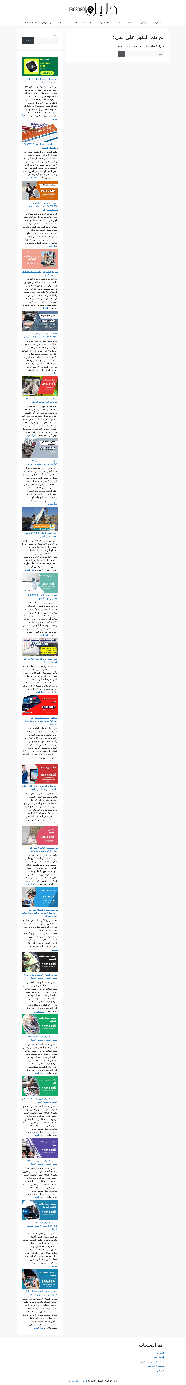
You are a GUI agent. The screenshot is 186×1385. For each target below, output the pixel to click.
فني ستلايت (131, 22)
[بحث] (121, 54)
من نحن (160, 1370)
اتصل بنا (160, 1353)
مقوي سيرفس (48, 22)
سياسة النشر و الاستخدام (152, 1361)
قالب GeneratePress (78, 1381)
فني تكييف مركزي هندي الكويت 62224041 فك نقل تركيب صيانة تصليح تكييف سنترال (40, 912)
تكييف (119, 22)
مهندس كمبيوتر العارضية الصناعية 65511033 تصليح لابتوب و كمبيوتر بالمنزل (42, 1225)
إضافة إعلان (158, 1357)
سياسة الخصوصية (156, 1366)
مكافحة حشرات (105, 22)
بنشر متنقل (63, 22)
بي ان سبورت (88, 22)
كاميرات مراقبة (31, 22)
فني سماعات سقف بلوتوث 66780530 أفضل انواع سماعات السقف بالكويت (43, 206)
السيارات (157, 22)
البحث (55, 35)
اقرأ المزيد (31, 177)
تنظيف (75, 22)
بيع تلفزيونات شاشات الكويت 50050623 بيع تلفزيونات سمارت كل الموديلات (41, 720)
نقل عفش (145, 22)
